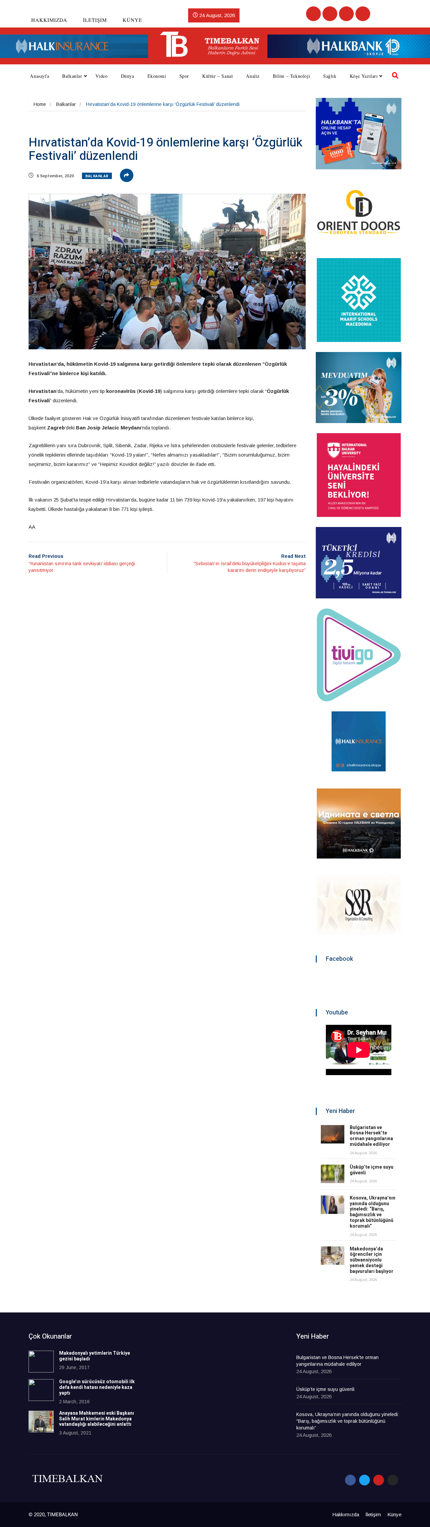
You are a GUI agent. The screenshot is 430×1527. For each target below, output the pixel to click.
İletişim (95, 19)
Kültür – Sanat (217, 76)
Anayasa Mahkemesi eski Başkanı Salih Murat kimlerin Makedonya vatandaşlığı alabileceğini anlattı (96, 1419)
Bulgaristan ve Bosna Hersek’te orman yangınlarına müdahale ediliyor (371, 1136)
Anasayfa (39, 76)
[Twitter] (329, 13)
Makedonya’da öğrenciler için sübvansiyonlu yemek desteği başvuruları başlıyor (371, 1260)
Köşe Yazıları (364, 76)
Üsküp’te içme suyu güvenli (371, 1170)
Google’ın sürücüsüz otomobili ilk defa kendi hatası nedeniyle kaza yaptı (97, 1387)
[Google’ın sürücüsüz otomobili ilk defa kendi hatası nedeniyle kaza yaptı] (41, 1390)
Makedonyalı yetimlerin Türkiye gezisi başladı (94, 1356)
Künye (132, 19)
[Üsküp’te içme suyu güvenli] (332, 1174)
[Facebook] (313, 13)
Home (40, 104)
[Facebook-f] (350, 1480)
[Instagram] (362, 13)
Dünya (127, 76)
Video (101, 76)
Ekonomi (156, 76)
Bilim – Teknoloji (291, 76)
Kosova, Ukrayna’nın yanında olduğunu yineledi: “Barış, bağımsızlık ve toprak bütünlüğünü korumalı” (372, 1212)
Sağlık (330, 76)
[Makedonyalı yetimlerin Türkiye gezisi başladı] (41, 1361)
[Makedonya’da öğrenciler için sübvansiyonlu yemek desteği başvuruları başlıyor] (332, 1255)
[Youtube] (346, 13)
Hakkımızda (49, 19)
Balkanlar (72, 76)
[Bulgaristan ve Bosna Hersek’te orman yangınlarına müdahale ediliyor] (332, 1134)
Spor (184, 76)
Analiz (253, 76)
